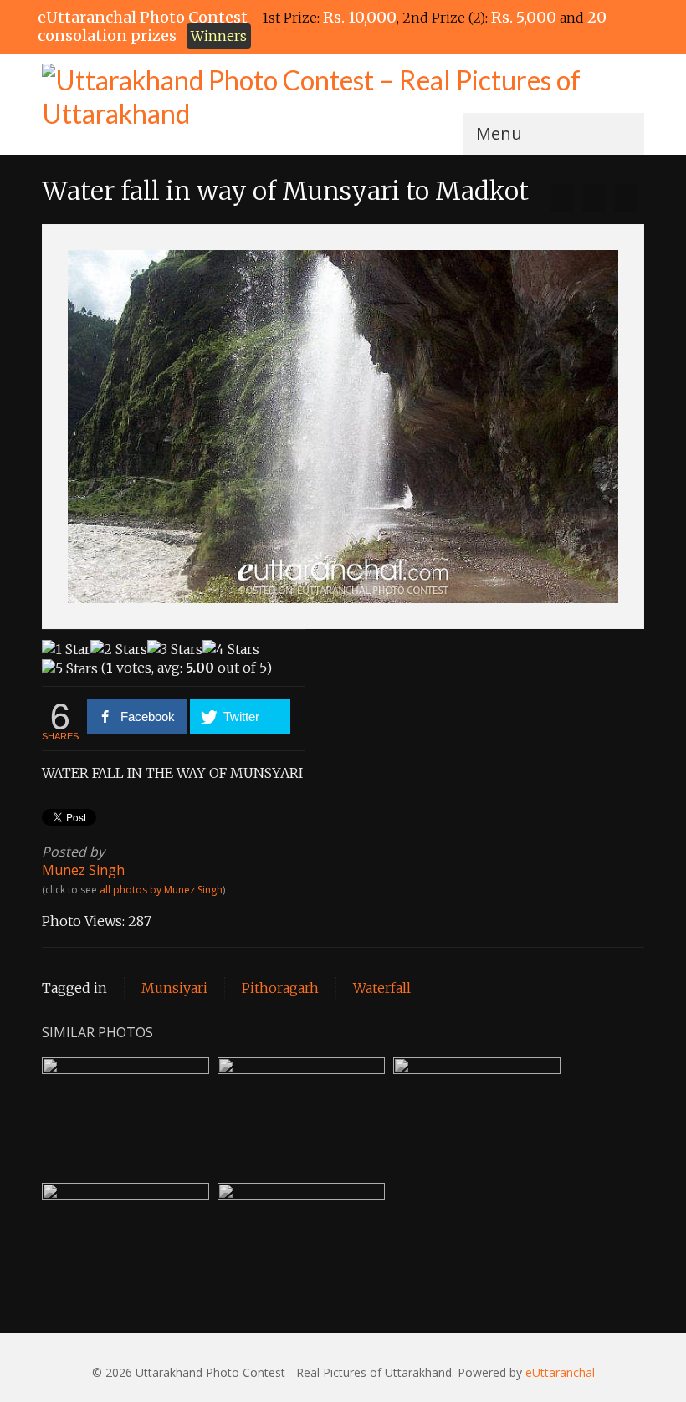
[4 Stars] (230, 649)
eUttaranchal (560, 1372)
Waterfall (382, 988)
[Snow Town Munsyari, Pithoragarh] (562, 198)
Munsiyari (174, 988)
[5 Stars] (70, 668)
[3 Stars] (174, 649)
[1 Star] (66, 649)
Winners (219, 36)
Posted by (73, 851)
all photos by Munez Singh (161, 890)
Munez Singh (83, 870)
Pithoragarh (280, 988)
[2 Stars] (118, 649)
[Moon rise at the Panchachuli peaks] (625, 198)
